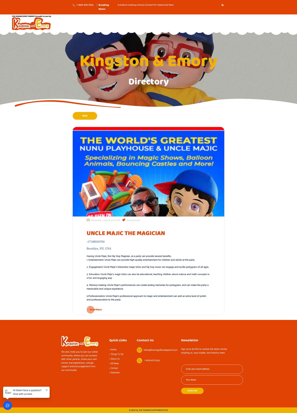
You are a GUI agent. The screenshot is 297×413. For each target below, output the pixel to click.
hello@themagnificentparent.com (160, 350)
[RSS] (222, 5)
